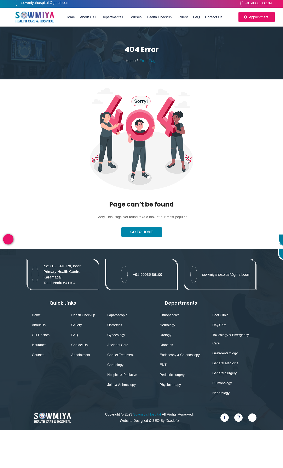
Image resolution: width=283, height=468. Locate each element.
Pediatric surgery (172, 375)
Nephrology (221, 393)
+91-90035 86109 (147, 274)
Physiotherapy (170, 385)
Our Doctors (41, 335)
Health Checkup (159, 17)
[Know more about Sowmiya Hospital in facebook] (224, 417)
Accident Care (117, 345)
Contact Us (214, 17)
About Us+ (88, 17)
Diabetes (166, 345)
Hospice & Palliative (122, 375)
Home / (132, 61)
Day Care (219, 325)
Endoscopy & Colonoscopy (180, 355)
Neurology (167, 325)
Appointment (258, 17)
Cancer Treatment (120, 355)
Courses (135, 17)
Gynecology (116, 335)
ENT (163, 365)
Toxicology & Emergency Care (230, 339)
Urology (165, 335)
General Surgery (224, 373)
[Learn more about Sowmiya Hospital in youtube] (252, 417)
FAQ (196, 17)
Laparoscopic (117, 315)
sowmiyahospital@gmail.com (45, 3)
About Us (39, 325)
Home (70, 17)
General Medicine (225, 363)
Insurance (39, 345)
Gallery (182, 17)
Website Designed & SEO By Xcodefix (149, 421)
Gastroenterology (225, 353)
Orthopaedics (169, 315)
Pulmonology (222, 383)
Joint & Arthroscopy (121, 385)
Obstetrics (114, 325)
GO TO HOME (141, 232)
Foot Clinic (220, 315)
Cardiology (115, 365)
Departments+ (112, 17)
